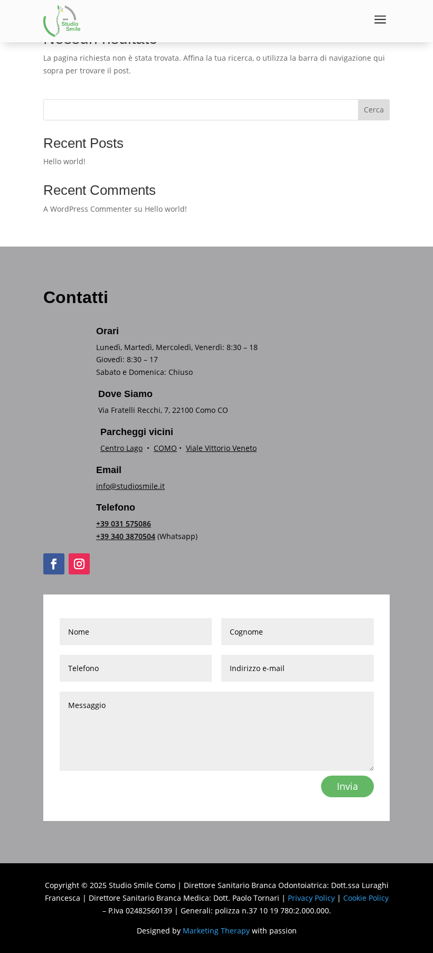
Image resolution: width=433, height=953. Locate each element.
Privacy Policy (311, 898)
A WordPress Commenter (87, 209)
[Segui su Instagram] (79, 563)
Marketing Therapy (216, 931)
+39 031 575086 (123, 523)
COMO (165, 448)
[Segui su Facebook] (53, 563)
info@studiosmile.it (130, 486)
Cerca (374, 110)
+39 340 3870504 (125, 536)
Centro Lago (121, 448)
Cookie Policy (366, 898)
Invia (347, 786)
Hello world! (64, 161)
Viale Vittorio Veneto (221, 448)
